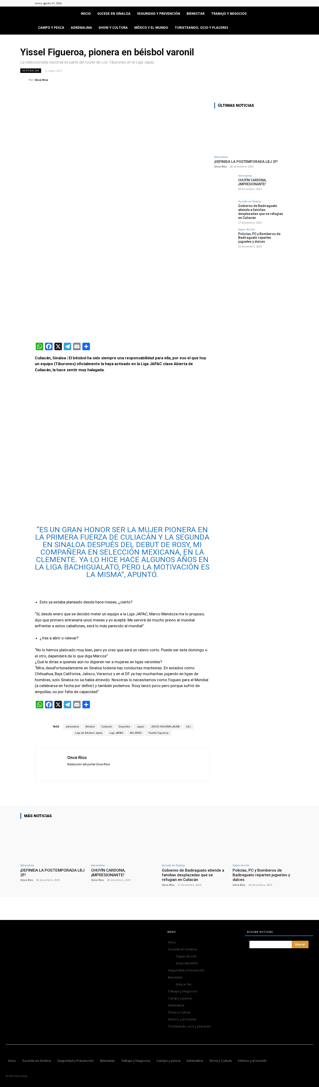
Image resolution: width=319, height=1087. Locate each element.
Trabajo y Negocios (229, 13)
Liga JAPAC (116, 732)
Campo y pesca (51, 27)
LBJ (188, 726)
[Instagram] (272, 3)
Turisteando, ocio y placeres (201, 27)
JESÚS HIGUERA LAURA (165, 726)
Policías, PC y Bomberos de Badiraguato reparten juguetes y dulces (259, 238)
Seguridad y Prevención (158, 13)
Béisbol (90, 726)
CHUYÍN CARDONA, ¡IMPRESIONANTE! (252, 182)
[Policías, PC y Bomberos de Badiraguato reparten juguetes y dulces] (224, 238)
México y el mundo (151, 27)
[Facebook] (265, 3)
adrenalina (72, 726)
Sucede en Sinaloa (114, 13)
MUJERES (136, 732)
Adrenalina (81, 27)
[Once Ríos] (24, 79)
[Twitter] (280, 3)
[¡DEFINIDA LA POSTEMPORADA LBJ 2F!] (249, 133)
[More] (124, 89)
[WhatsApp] (81, 89)
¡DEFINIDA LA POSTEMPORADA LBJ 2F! (246, 162)
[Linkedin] (91, 89)
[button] (278, 14)
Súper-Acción (246, 229)
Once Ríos (41, 80)
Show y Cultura (113, 27)
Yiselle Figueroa (158, 732)
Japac (140, 726)
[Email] (102, 89)
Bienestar (196, 13)
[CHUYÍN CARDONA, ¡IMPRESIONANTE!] (224, 184)
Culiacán (106, 726)
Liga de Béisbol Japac (89, 732)
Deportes (124, 726)
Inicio (86, 13)
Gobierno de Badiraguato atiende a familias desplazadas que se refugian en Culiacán (260, 211)
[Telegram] (113, 89)
